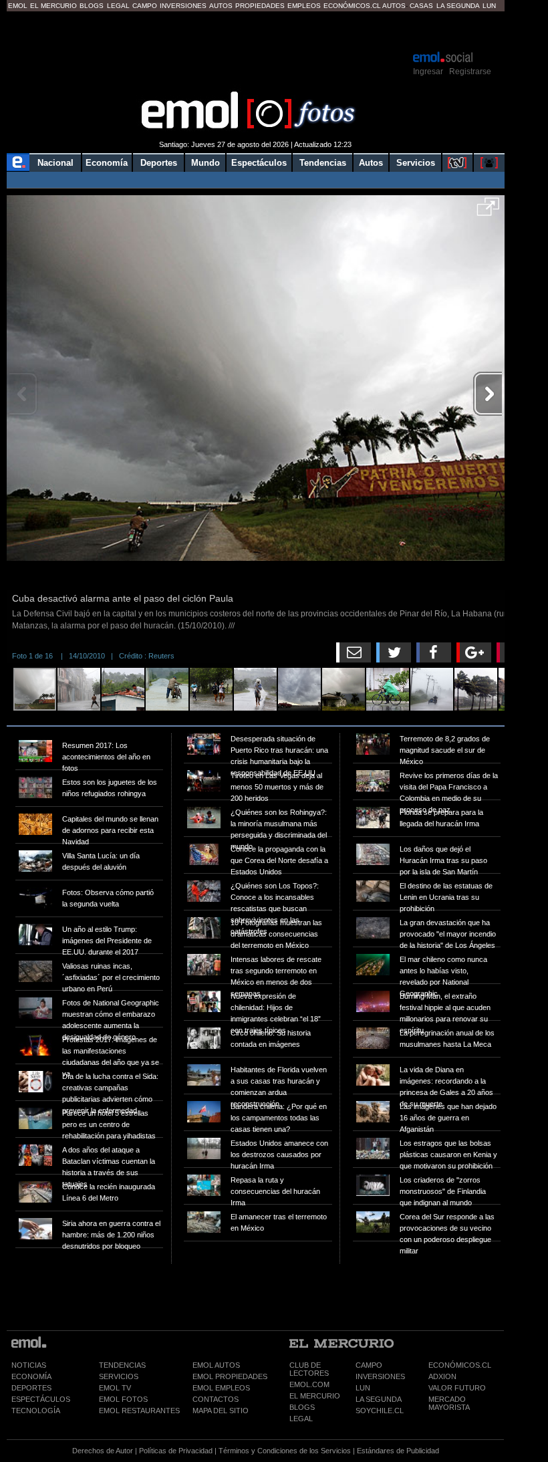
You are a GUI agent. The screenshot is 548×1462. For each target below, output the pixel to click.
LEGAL (301, 1419)
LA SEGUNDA (379, 1399)
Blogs (92, 5)
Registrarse (470, 71)
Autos (221, 5)
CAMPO (369, 1365)
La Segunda (458, 5)
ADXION (442, 1376)
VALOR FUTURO (457, 1388)
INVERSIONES (380, 1376)
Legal (118, 5)
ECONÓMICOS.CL (459, 1365)
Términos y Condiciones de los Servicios (285, 1451)
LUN (363, 1388)
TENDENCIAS (122, 1365)
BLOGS (302, 1407)
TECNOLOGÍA (35, 1411)
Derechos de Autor (102, 1451)
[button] (488, 211)
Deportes (158, 163)
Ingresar (428, 71)
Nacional (55, 163)
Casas (421, 5)
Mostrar (255, 30)
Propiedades (260, 5)
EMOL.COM (309, 1384)
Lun (489, 5)
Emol (17, 5)
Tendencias (322, 163)
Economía (107, 163)
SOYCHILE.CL (380, 1411)
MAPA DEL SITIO (220, 1411)
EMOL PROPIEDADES (229, 1376)
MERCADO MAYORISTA (449, 1403)
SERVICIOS (118, 1376)
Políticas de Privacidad (176, 1451)
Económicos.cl (352, 5)
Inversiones (183, 5)
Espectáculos (259, 163)
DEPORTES (31, 1388)
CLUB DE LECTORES (309, 1369)
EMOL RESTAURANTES (139, 1411)
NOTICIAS (28, 1365)
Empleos (304, 5)
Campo (144, 5)
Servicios (415, 163)
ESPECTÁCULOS (40, 1399)
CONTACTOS (215, 1399)
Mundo (205, 163)
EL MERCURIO (314, 1396)
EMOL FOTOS (123, 1399)
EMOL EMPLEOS (221, 1388)
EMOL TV (115, 1388)
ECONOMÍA (31, 1376)
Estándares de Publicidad (398, 1451)
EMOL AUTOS (216, 1365)
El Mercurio (53, 5)
